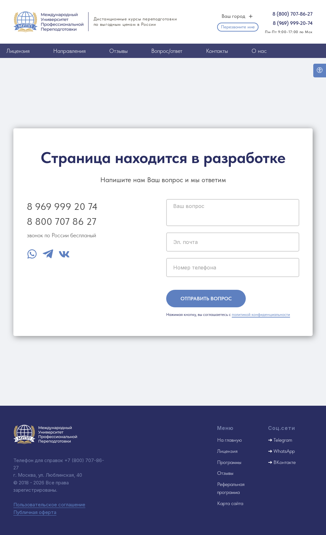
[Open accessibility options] (319, 70)
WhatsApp (284, 451)
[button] (238, 27)
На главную (229, 440)
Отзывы (118, 50)
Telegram (282, 440)
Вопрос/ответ (166, 50)
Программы (229, 462)
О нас (259, 50)
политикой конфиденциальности (261, 314)
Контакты (217, 50)
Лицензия (18, 50)
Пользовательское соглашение (49, 505)
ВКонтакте (284, 462)
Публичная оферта (34, 512)
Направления (69, 50)
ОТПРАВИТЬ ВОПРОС (206, 299)
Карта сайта (230, 503)
